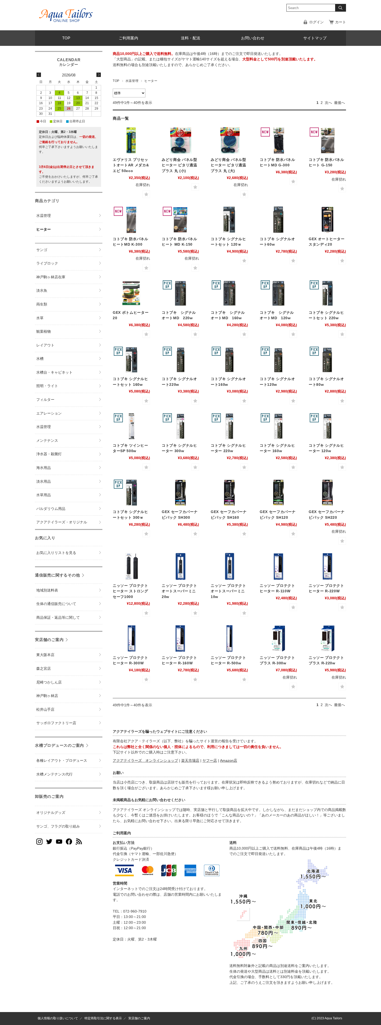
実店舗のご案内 (49, 639)
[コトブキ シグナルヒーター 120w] (327, 426)
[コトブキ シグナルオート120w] (278, 360)
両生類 (41, 304)
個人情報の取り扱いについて (58, 1018)
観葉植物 (43, 331)
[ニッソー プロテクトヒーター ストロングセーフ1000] (131, 566)
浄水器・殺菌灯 (49, 454)
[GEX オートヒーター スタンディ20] (327, 220)
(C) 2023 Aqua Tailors (327, 1018)
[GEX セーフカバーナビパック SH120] (278, 493)
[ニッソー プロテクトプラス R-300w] (278, 638)
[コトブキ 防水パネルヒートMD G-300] (278, 140)
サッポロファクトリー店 (56, 723)
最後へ (339, 103)
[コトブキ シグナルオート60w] (278, 220)
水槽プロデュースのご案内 (59, 745)
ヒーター (43, 229)
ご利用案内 (128, 38)
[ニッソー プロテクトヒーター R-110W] (278, 566)
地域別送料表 (47, 590)
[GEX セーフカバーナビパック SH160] (229, 493)
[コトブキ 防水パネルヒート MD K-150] (180, 220)
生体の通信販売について (56, 604)
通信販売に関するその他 (57, 575)
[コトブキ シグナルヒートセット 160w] (131, 360)
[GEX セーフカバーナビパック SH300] (180, 493)
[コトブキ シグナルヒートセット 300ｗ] (131, 493)
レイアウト (45, 345)
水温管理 (131, 81)
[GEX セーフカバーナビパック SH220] (327, 493)
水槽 (40, 359)
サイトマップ (315, 38)
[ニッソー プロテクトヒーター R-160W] (180, 638)
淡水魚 (41, 291)
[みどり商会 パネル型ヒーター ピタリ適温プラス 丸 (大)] (229, 140)
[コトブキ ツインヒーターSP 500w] (131, 426)
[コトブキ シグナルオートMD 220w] (180, 293)
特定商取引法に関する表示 (103, 1018)
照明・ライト (47, 386)
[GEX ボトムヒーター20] (131, 293)
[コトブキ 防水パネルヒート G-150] (327, 140)
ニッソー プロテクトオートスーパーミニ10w (228, 591)
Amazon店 (228, 761)
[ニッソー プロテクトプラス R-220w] (327, 638)
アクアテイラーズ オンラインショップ (145, 761)
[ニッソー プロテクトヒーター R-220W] (327, 566)
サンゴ (41, 250)
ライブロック (47, 263)
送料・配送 (190, 38)
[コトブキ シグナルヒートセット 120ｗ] (229, 220)
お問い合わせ (252, 38)
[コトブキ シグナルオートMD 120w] (278, 293)
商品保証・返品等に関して (58, 618)
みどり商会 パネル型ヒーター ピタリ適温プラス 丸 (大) (228, 165)
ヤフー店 (209, 761)
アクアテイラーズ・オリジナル (61, 522)
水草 (40, 318)
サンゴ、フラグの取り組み (58, 826)
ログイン (316, 22)
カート (340, 22)
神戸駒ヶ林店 (47, 696)
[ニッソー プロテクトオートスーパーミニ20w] (180, 566)
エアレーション (49, 413)
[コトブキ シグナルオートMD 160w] (229, 293)
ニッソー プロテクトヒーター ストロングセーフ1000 (130, 591)
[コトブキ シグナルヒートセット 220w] (327, 293)
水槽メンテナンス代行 (54, 774)
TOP (66, 38)
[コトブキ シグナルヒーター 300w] (180, 426)
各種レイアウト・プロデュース (61, 761)
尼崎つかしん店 (49, 682)
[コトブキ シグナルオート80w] (327, 360)
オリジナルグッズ (50, 813)
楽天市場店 (190, 761)
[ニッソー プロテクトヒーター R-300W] (131, 638)
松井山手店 (45, 709)
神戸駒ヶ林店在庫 (50, 277)
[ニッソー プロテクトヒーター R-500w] (229, 638)
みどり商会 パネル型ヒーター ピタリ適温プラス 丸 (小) (179, 165)
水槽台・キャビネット (54, 372)
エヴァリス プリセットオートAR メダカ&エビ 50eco (131, 165)
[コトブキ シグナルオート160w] (229, 360)
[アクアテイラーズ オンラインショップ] (66, 11)
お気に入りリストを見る (56, 553)
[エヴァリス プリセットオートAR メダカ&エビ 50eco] (131, 140)
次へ (328, 103)
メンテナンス (47, 441)
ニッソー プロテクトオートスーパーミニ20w (179, 591)
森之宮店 (43, 669)
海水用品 (43, 468)
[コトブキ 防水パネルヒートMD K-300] (131, 220)
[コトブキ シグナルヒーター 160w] (278, 426)
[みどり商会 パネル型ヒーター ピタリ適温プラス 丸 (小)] (180, 140)
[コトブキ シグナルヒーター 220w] (229, 426)
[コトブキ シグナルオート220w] (180, 360)
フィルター (45, 400)
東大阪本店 (45, 655)
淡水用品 (43, 481)
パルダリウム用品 (50, 509)
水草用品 (43, 495)
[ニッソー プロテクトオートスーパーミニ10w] (229, 566)
